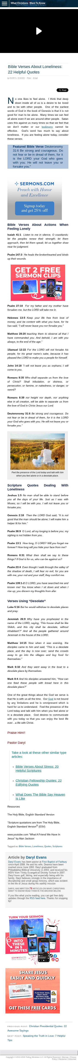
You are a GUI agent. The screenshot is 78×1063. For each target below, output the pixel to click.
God (50, 698)
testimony (47, 126)
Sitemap (65, 1057)
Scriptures (57, 846)
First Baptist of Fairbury (54, 861)
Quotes (47, 846)
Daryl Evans (17, 78)
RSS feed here (37, 898)
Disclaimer (63, 1059)
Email (35, 78)
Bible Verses (25, 846)
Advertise (72, 1059)
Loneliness (37, 846)
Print (29, 78)
